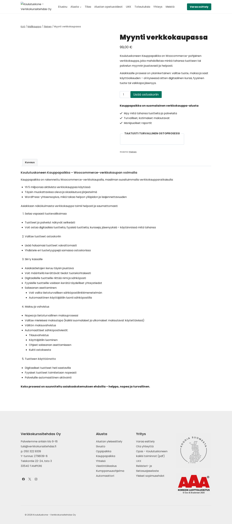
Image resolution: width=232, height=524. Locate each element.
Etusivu (62, 7)
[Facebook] (23, 479)
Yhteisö (101, 461)
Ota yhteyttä (145, 446)
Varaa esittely (199, 7)
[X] (29, 479)
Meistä (170, 7)
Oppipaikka (103, 451)
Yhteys (157, 7)
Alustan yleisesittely (109, 441)
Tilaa (88, 7)
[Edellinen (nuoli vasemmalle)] (6, 262)
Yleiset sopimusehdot (150, 476)
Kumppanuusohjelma (110, 471)
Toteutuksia (142, 7)
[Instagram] (36, 479)
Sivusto (100, 446)
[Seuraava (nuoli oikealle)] (226, 262)
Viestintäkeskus (106, 466)
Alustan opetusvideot (108, 7)
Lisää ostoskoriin (146, 94)
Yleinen (133, 151)
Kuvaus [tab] (30, 162)
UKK (128, 7)
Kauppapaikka (105, 456)
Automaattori (105, 476)
